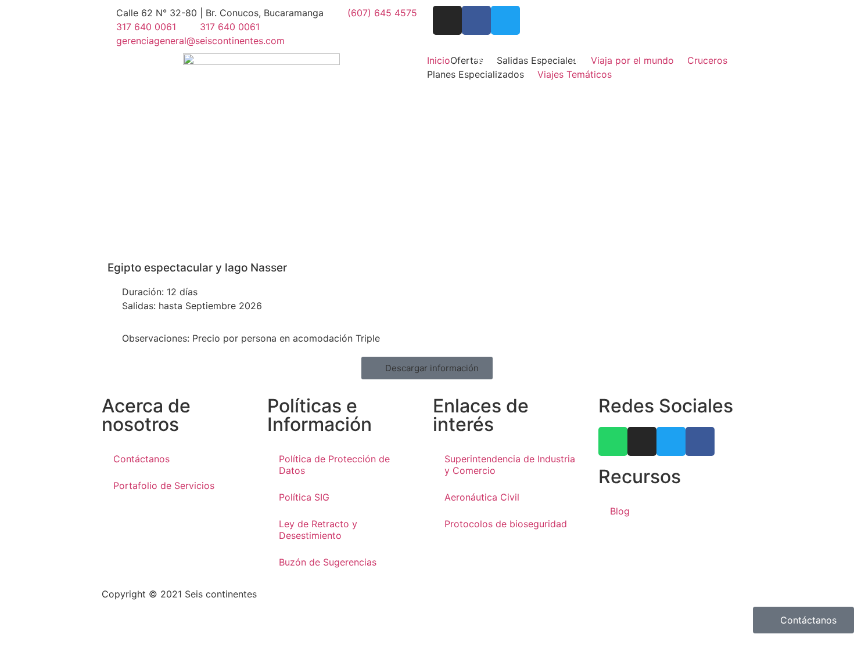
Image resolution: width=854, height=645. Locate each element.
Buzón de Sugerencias (327, 562)
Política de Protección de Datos (334, 464)
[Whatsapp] (612, 441)
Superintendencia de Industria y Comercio (509, 464)
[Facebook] (476, 20)
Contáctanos (141, 459)
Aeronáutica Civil (481, 497)
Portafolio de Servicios (163, 485)
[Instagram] (447, 20)
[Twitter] (505, 20)
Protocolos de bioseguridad (505, 524)
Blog (620, 511)
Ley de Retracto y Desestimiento (318, 529)
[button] (473, 60)
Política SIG (304, 497)
